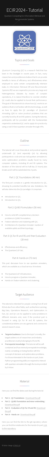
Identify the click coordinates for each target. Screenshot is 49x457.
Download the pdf (33, 398)
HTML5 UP (16, 445)
